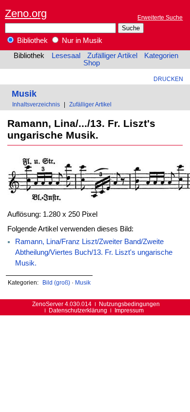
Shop (91, 63)
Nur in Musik (81, 40)
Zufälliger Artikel (112, 56)
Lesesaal (66, 56)
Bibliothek (31, 40)
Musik (24, 93)
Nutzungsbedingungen (129, 304)
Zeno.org (26, 13)
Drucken (168, 79)
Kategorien (161, 56)
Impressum (129, 310)
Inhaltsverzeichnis (36, 104)
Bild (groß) (56, 282)
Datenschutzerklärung (78, 310)
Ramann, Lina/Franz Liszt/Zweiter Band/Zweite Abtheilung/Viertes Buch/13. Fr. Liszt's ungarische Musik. (93, 252)
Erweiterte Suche (160, 17)
